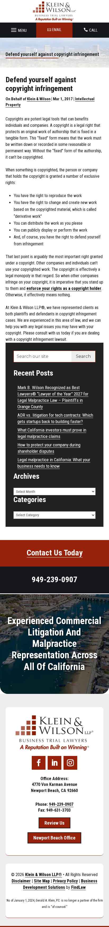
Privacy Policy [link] (65, 881)
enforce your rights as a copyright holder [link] (63, 288)
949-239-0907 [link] (54, 579)
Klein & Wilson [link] (39, 99)
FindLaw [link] (78, 887)
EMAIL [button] (56, 30)
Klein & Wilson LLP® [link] (43, 874)
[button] (18, 28)
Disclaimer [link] (21, 881)
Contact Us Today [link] (55, 552)
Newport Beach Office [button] (54, 838)
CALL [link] (93, 30)
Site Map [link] (42, 881)
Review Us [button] (54, 823)
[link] (54, 11)
